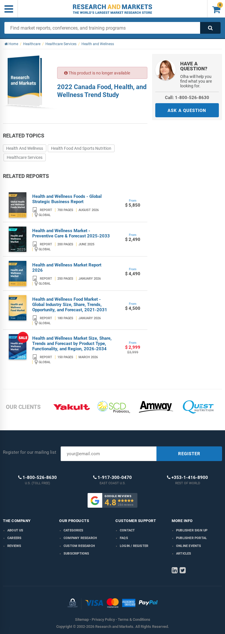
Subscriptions (76, 553)
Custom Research (79, 546)
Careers (14, 538)
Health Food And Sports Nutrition (81, 148)
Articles (183, 553)
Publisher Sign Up (191, 530)
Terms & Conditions (134, 619)
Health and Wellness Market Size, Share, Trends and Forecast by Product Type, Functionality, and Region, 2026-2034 (72, 343)
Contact (127, 530)
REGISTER (189, 453)
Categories (73, 530)
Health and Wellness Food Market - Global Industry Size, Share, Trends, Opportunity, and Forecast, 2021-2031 (69, 304)
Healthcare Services (24, 157)
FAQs (124, 538)
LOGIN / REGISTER (134, 546)
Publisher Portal (191, 538)
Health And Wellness (24, 148)
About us (15, 530)
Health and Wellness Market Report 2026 (66, 267)
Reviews (14, 546)
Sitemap (82, 619)
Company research (80, 538)
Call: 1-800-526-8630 (187, 97)
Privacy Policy (103, 619)
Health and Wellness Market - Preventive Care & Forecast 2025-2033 (71, 233)
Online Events (188, 546)
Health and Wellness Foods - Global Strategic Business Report (67, 199)
